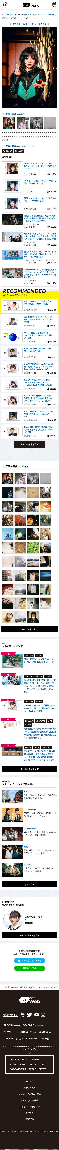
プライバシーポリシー (29, 1107)
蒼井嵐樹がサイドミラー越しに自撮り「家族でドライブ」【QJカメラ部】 (38, 319)
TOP (6, 987)
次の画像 (42, 24)
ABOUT (29, 1082)
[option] (9, 123)
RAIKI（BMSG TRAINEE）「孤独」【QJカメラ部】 (37, 349)
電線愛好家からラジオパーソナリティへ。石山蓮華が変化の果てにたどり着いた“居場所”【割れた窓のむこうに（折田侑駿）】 (40, 733)
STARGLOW (30, 828)
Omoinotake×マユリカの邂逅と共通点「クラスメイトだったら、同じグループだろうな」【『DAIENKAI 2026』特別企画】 (40, 273)
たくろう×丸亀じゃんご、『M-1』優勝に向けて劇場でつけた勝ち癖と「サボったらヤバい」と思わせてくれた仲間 (40, 236)
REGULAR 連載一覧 (18, 987)
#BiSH (5, 140)
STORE (32, 1069)
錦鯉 (26, 846)
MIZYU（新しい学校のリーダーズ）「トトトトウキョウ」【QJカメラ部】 (38, 335)
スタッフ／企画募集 (29, 1101)
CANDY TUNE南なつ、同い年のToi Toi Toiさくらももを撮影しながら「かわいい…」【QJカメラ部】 (38, 398)
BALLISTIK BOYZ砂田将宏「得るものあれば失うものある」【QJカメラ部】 (38, 429)
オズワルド (29, 864)
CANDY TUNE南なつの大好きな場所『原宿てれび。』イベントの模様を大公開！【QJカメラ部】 (38, 366)
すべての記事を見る (29, 444)
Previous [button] (4, 920)
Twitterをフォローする (31, 960)
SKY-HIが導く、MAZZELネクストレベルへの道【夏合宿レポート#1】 (40, 660)
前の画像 (17, 24)
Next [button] (52, 920)
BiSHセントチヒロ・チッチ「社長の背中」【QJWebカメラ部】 (40, 199)
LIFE (42, 1065)
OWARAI (14, 1060)
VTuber (13, 1065)
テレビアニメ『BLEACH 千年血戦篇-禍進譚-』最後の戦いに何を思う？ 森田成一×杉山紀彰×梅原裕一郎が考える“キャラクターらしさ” (39, 755)
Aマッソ (28, 791)
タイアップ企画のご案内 (29, 1095)
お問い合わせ (29, 1088)
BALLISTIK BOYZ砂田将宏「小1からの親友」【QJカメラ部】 (38, 302)
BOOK (33, 1065)
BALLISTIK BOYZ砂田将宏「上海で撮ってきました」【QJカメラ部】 (38, 414)
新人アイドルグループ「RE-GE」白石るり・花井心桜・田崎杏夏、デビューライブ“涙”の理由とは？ (40, 254)
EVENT (42, 1069)
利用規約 (29, 1119)
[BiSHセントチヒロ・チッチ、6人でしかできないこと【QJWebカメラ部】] (8, 479)
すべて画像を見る (29, 629)
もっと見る (29, 884)
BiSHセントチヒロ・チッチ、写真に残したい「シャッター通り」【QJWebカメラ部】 (40, 166)
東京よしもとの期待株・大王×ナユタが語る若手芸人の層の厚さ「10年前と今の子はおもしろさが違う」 (40, 218)
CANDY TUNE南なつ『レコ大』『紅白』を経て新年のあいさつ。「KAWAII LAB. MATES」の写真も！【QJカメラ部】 (38, 382)
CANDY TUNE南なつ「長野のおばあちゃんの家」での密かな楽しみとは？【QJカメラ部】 (40, 708)
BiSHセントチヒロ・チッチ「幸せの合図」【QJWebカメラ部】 (40, 182)
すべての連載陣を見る (29, 935)
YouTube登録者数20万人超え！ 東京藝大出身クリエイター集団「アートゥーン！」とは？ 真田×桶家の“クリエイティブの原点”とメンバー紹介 (40, 686)
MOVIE (35, 1060)
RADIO (23, 1065)
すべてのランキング (29, 769)
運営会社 (29, 1113)
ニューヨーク (30, 809)
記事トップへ (29, 24)
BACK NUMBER (18, 1069)
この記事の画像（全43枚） (14, 114)
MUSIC (25, 1060)
